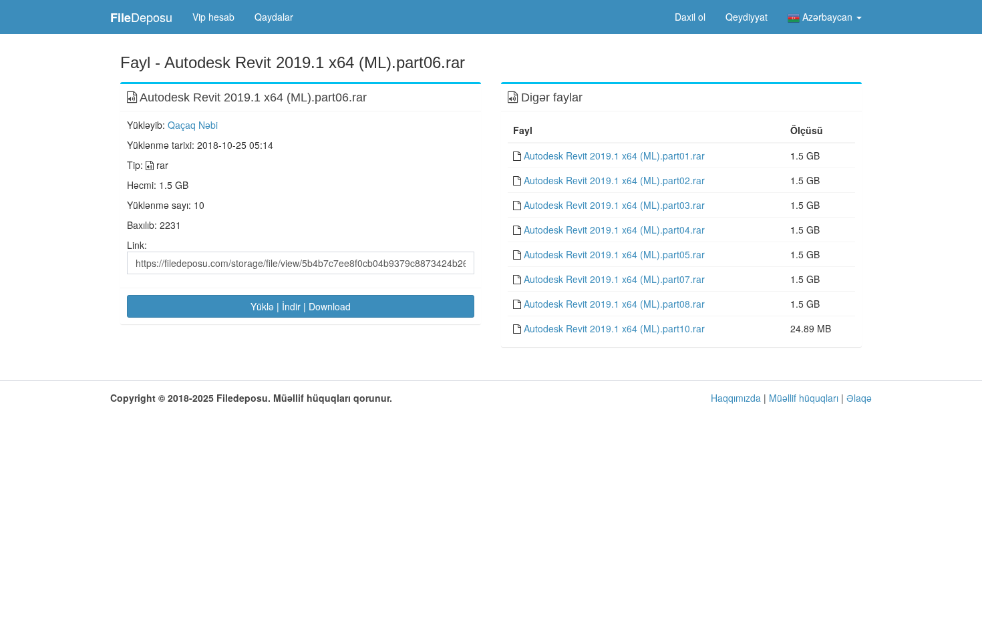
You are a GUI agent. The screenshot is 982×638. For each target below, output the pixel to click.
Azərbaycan (827, 16)
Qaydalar (274, 16)
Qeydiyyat (746, 16)
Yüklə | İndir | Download (301, 306)
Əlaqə (859, 397)
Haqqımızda (736, 397)
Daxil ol (690, 16)
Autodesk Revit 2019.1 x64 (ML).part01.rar (614, 155)
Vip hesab (213, 16)
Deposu (141, 17)
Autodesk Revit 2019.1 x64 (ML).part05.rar (614, 254)
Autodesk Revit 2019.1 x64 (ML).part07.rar (614, 279)
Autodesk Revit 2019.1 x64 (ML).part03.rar (614, 205)
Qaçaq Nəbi (193, 124)
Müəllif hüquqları (803, 397)
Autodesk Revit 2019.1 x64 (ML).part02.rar (614, 180)
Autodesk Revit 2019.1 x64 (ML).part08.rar (614, 303)
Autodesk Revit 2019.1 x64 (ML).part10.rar (614, 328)
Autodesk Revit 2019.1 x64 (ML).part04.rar (614, 229)
